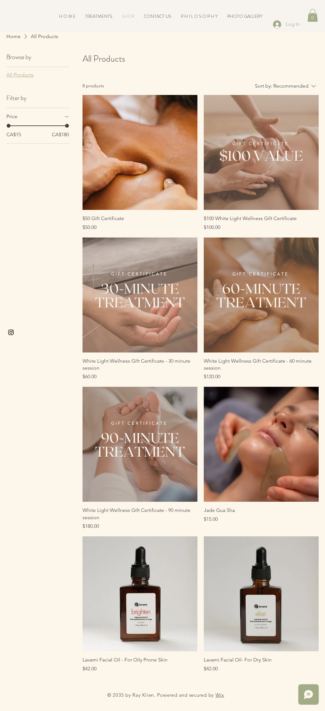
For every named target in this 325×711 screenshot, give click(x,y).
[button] (312, 15)
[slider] (8, 126)
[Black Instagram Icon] (11, 332)
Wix (220, 695)
